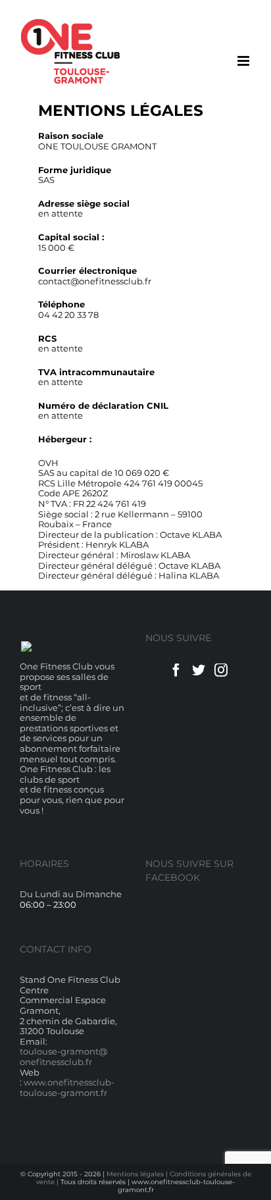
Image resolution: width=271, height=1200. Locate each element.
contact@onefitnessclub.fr (94, 281)
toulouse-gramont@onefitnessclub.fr (63, 1056)
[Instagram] (221, 670)
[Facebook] (176, 670)
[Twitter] (198, 670)
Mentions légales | (138, 1174)
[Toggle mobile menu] (244, 61)
